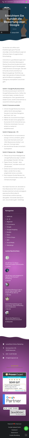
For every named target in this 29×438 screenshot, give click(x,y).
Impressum (15, 430)
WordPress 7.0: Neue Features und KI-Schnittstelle (14, 263)
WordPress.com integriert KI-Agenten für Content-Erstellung (14, 277)
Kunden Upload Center (14, 427)
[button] (19, 1)
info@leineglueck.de (12, 358)
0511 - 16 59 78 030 (11, 354)
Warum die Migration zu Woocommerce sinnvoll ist (13, 318)
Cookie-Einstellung (14, 435)
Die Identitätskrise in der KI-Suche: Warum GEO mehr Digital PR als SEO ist (13, 291)
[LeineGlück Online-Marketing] (6, 7)
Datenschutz (14, 432)
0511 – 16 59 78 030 (9, 1)
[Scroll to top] (26, 435)
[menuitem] (7, 1)
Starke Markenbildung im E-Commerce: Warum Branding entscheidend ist (14, 305)
